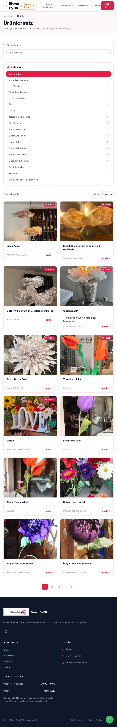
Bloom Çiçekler (27, 5)
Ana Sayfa (8, 16)
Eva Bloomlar (58, 123)
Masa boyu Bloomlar (58, 161)
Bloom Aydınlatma (49, 5)
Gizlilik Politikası (77, 720)
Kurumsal (67, 5)
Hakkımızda (8, 655)
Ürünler (6, 650)
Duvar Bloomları (58, 167)
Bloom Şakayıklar (58, 154)
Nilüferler (58, 173)
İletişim (97, 5)
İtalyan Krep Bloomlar (58, 117)
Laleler (58, 110)
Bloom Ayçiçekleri (58, 135)
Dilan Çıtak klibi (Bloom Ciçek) (58, 179)
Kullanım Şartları (95, 720)
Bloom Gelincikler (58, 129)
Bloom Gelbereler (58, 148)
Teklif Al (107, 5)
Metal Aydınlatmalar (58, 80)
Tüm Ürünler (15, 74)
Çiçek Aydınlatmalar (58, 92)
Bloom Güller (58, 142)
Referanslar (83, 5)
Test (58, 104)
